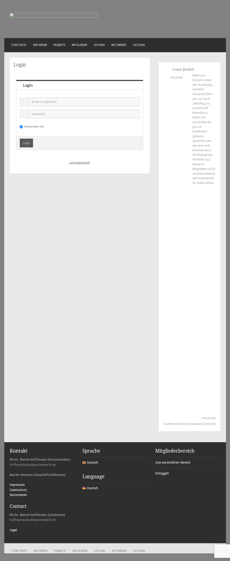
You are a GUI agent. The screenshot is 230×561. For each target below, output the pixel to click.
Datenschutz (18, 490)
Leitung (99, 45)
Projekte (59, 45)
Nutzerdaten (18, 495)
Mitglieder (79, 45)
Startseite (18, 45)
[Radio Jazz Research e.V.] (53, 16)
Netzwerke (118, 45)
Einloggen (162, 473)
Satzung (139, 45)
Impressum (17, 485)
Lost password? (79, 162)
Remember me (34, 126)
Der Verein (40, 45)
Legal (13, 530)
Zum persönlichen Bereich (172, 462)
